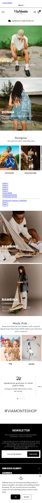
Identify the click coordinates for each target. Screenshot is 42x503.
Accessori (8, 72)
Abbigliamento (11, 68)
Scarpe (25, 68)
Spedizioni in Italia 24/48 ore (23, 21)
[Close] (40, 476)
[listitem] (18, 385)
